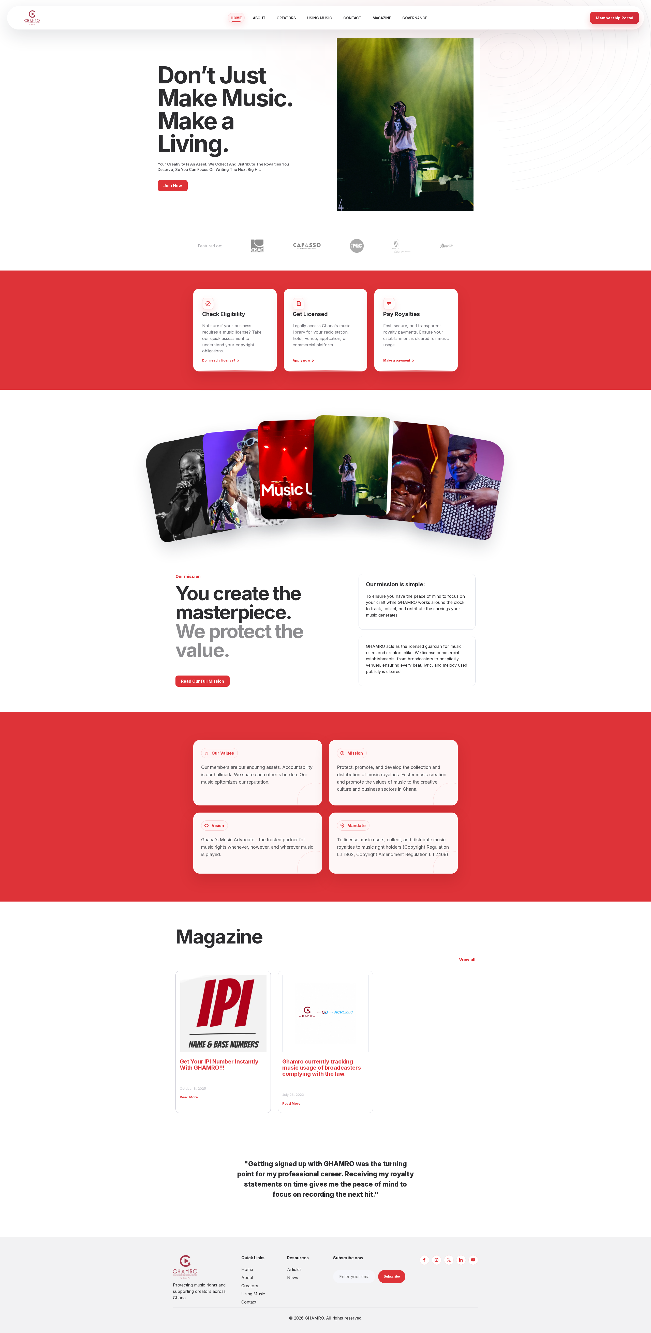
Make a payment (396, 360)
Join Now (172, 185)
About (259, 18)
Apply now (301, 360)
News (292, 1277)
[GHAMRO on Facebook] (424, 1260)
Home (236, 18)
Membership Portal (614, 18)
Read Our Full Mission (202, 681)
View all (467, 959)
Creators (286, 18)
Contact (352, 18)
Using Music (319, 18)
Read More (189, 1097)
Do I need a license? (218, 360)
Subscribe (392, 1276)
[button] (190, 488)
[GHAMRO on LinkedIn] (461, 1260)
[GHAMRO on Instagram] (436, 1260)
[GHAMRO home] (41, 17)
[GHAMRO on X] (449, 1260)
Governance (414, 18)
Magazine (382, 18)
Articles (294, 1269)
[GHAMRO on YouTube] (473, 1260)
